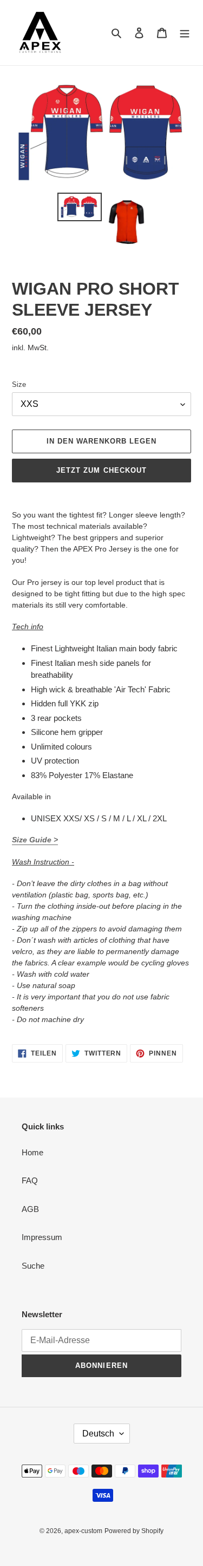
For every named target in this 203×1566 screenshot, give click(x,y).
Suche (33, 1265)
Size (19, 384)
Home (32, 1152)
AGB (30, 1209)
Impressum (42, 1237)
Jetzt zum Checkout (101, 470)
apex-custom (83, 1531)
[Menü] (184, 32)
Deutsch (98, 1433)
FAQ (30, 1180)
